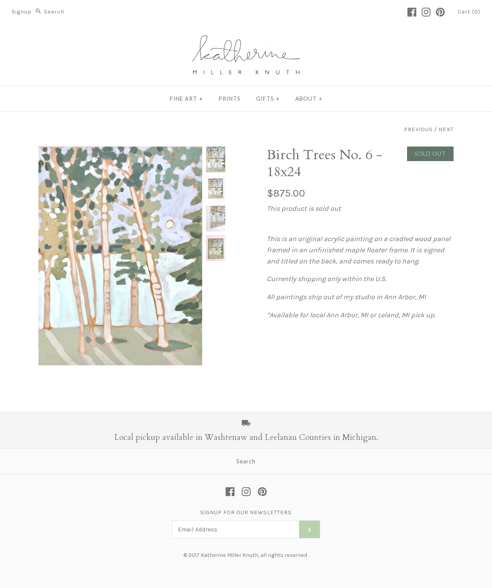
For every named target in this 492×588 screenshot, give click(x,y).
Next (446, 129)
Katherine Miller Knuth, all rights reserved (254, 555)
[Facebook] (411, 12)
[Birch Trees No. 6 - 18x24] (215, 159)
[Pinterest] (440, 12)
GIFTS (268, 98)
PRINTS (229, 98)
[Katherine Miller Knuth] (246, 38)
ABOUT (308, 98)
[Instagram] (426, 12)
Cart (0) (469, 11)
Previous (418, 129)
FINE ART (186, 98)
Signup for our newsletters (246, 512)
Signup (22, 11)
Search (246, 461)
